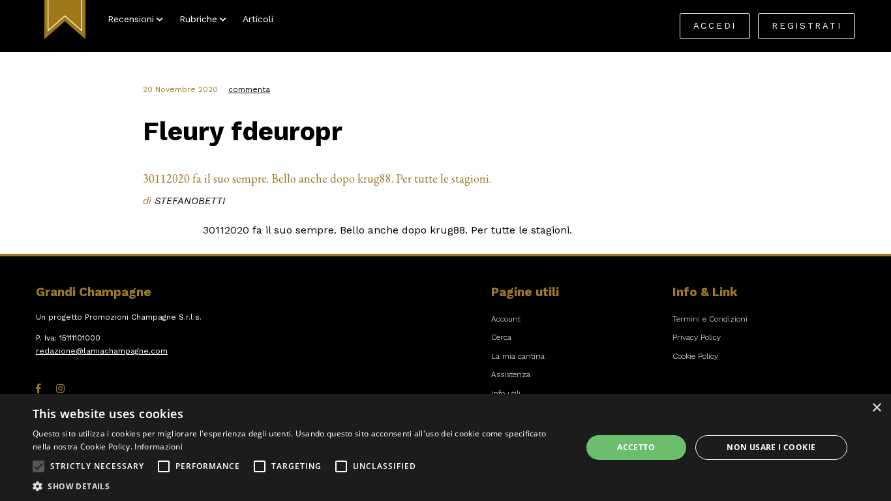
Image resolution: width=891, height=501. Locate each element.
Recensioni (131, 19)
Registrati (806, 26)
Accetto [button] (636, 447)
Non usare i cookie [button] (771, 447)
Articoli (258, 19)
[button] (38, 466)
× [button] (876, 408)
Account (506, 319)
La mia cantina (518, 356)
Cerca (501, 337)
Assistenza (510, 374)
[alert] (445, 447)
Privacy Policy (696, 337)
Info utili (506, 393)
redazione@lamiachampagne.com (102, 351)
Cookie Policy (695, 356)
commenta (249, 89)
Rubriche (198, 19)
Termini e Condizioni (710, 319)
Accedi (714, 26)
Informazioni (158, 446)
